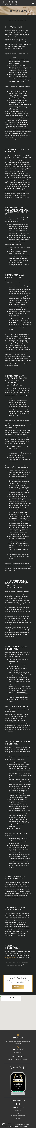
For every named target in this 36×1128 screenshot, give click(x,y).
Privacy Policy (18, 1126)
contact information (11, 957)
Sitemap (25, 1126)
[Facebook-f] (16, 1104)
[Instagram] (19, 1104)
